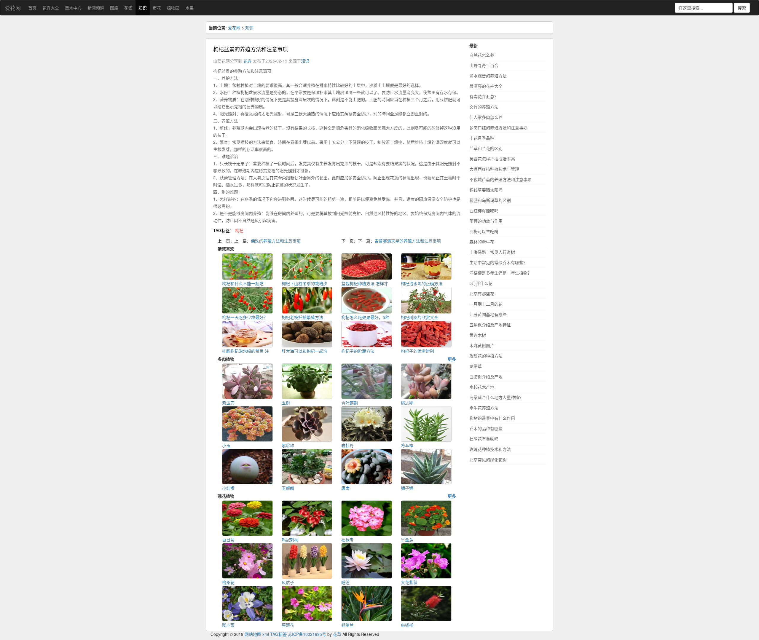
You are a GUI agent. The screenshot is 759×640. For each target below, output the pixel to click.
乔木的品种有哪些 (486, 428)
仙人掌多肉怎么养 (486, 117)
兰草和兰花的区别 (486, 148)
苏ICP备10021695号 (307, 634)
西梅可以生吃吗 (483, 231)
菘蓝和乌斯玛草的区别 (490, 200)
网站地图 (253, 634)
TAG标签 (278, 634)
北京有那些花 (481, 293)
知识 (142, 8)
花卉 (247, 61)
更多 (452, 359)
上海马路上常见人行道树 (492, 252)
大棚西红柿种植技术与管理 (494, 169)
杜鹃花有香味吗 (483, 439)
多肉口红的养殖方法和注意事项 (498, 127)
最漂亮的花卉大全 (486, 86)
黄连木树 (477, 335)
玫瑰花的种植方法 (486, 356)
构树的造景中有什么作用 (492, 418)
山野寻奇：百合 (483, 65)
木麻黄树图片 (481, 345)
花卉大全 (50, 8)
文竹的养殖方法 (483, 107)
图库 (114, 8)
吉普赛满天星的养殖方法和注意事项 (407, 241)
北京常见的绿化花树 (488, 459)
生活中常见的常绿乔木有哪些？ (498, 262)
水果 (189, 8)
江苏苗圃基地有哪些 (488, 314)
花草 (337, 634)
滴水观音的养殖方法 (488, 76)
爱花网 (13, 8)
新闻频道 (95, 8)
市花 (157, 8)
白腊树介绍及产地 (486, 376)
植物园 (173, 8)
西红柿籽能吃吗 (483, 210)
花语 (128, 8)
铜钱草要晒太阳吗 (486, 190)
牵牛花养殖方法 (483, 408)
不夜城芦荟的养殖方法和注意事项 (500, 179)
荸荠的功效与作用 (486, 221)
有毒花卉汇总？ (483, 96)
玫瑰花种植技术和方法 (490, 449)
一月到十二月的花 (486, 304)
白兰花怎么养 (481, 55)
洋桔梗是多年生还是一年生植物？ (500, 273)
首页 (32, 8)
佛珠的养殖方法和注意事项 (276, 241)
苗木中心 (73, 8)
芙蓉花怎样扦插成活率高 (492, 159)
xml (265, 634)
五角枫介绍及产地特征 (490, 325)
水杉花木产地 (481, 387)
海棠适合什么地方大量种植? (495, 397)
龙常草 (475, 366)
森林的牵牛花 (481, 242)
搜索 (742, 8)
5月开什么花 (480, 283)
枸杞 (239, 230)
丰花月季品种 (481, 138)
